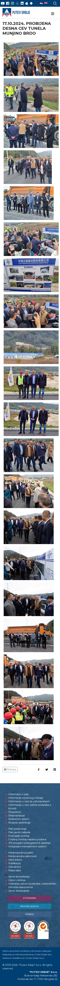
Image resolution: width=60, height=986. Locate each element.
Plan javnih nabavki (19, 832)
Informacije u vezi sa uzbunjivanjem (29, 801)
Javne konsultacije (19, 876)
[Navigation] (52, 14)
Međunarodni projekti (20, 852)
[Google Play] (31, 3)
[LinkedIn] (22, 3)
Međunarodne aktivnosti (22, 856)
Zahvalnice (14, 866)
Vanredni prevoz (29, 906)
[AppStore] (27, 3)
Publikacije (14, 863)
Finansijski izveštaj (18, 835)
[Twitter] (17, 3)
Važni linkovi (15, 859)
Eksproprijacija (16, 815)
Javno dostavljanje (19, 890)
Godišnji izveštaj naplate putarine (27, 839)
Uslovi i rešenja (16, 880)
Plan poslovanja (17, 828)
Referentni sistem (18, 819)
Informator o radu (18, 794)
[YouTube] (3, 3)
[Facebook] (7, 3)
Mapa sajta (14, 870)
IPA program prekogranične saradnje (29, 842)
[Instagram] (12, 3)
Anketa (29, 914)
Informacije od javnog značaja (25, 797)
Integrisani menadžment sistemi (27, 846)
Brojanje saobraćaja (19, 822)
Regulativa (14, 812)
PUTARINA (29, 898)
